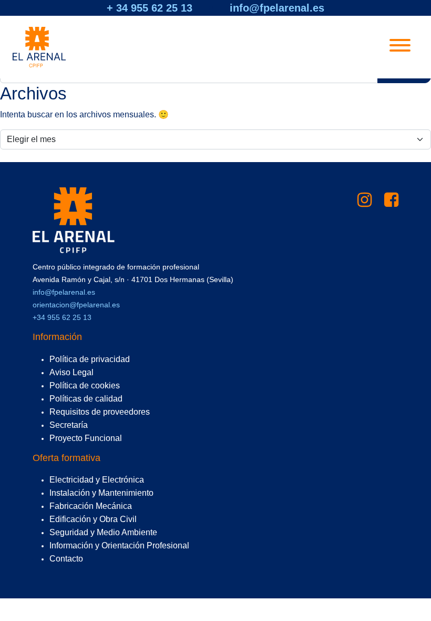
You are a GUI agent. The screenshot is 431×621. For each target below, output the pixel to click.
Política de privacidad (89, 359)
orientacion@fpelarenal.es (76, 305)
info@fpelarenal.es (277, 8)
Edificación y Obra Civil (93, 519)
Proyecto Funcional (85, 438)
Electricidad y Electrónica (96, 479)
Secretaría (68, 424)
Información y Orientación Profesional (119, 545)
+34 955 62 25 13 (62, 317)
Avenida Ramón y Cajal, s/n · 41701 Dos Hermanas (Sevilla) (133, 279)
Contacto (66, 558)
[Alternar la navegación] (400, 47)
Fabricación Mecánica (90, 506)
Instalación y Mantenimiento (101, 492)
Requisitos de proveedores (99, 411)
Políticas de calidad (85, 398)
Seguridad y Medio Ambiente (103, 532)
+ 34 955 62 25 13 (149, 8)
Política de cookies (84, 385)
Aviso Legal (71, 372)
